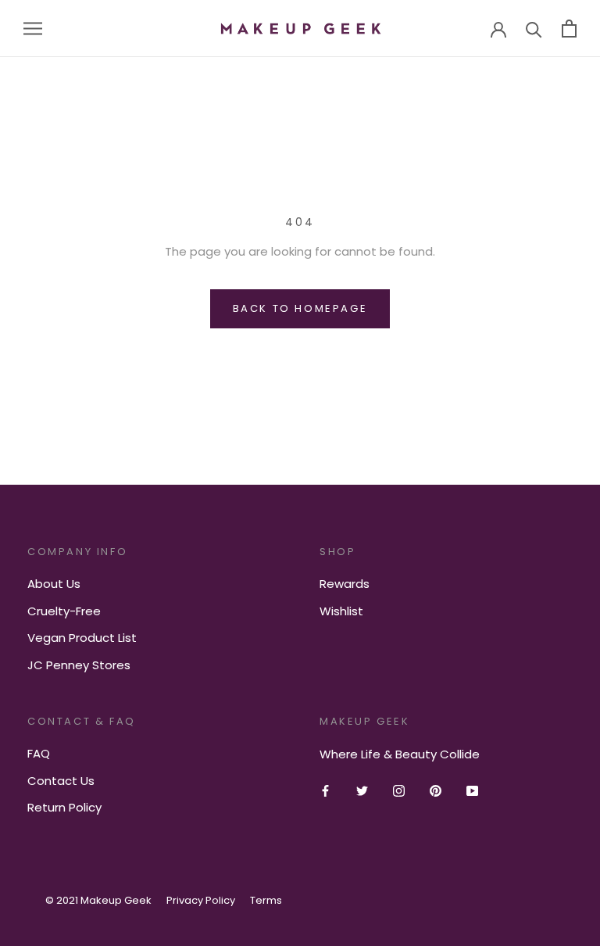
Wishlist (341, 611)
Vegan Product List (82, 637)
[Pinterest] (435, 790)
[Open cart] (569, 29)
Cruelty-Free (64, 611)
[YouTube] (472, 790)
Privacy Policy (200, 900)
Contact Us (61, 780)
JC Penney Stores (78, 665)
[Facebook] (325, 790)
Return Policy (64, 807)
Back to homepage (300, 308)
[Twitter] (362, 790)
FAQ (38, 753)
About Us (53, 583)
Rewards (345, 583)
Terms (266, 900)
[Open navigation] (32, 28)
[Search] (534, 28)
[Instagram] (399, 790)
